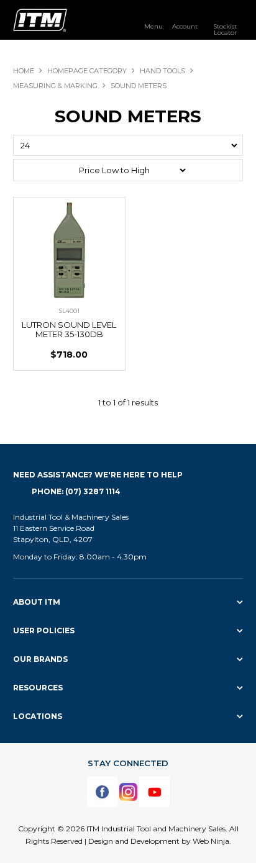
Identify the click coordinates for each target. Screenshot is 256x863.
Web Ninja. (212, 841)
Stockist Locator (225, 29)
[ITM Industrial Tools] (40, 19)
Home (23, 70)
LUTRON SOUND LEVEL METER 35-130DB (69, 329)
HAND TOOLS (162, 70)
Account (185, 26)
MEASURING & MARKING (55, 85)
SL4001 (69, 311)
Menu (153, 26)
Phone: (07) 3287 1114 (76, 491)
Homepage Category (87, 70)
